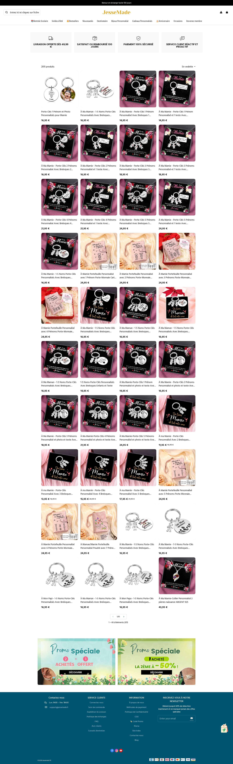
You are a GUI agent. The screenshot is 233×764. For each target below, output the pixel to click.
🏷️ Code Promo (136, 721)
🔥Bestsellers (73, 20)
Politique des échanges (96, 716)
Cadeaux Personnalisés (142, 20)
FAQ (96, 721)
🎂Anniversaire (163, 20)
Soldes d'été (57, 20)
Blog (136, 740)
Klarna (136, 725)
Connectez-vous (96, 702)
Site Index (136, 730)
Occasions (178, 20)
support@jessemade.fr (59, 707)
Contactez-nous (136, 735)
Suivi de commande (96, 707)
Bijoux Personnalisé (119, 20)
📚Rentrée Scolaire (39, 20)
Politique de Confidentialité (136, 711)
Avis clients (96, 725)
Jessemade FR (46, 760)
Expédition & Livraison (96, 711)
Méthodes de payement (136, 707)
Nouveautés (88, 20)
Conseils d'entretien (96, 730)
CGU (136, 716)
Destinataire (102, 20)
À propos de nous (136, 702)
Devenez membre (194, 20)
